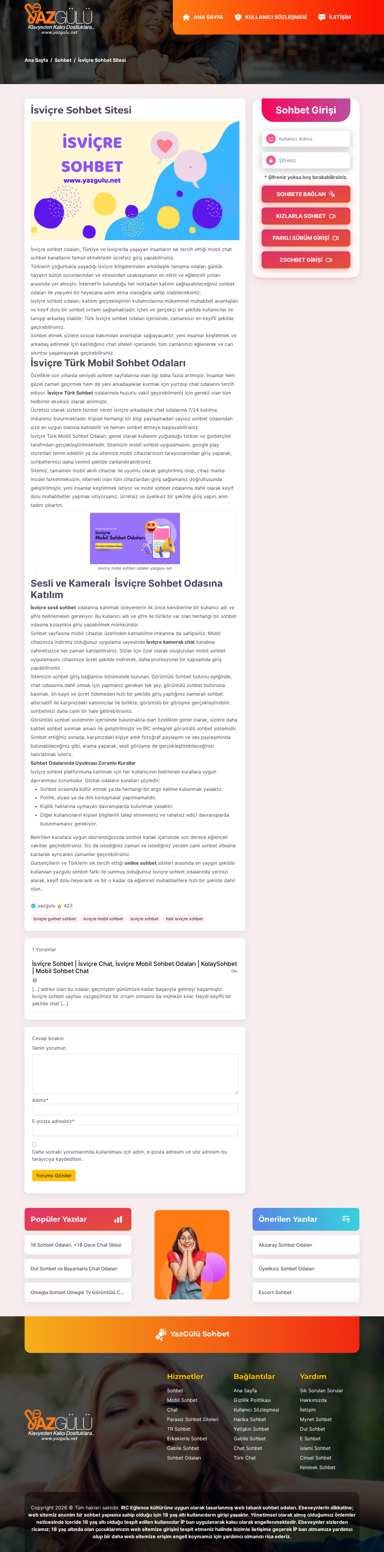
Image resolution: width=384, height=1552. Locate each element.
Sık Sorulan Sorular (321, 1390)
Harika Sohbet (250, 1419)
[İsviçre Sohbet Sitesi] (135, 180)
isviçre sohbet (144, 918)
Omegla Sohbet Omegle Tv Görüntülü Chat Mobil (86, 1292)
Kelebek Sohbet (317, 1467)
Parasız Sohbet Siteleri (192, 1419)
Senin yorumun (49, 1048)
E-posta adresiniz (53, 1121)
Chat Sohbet (248, 1448)
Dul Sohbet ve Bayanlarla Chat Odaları (74, 1269)
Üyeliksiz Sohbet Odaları (286, 1269)
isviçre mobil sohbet (103, 918)
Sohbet (175, 1390)
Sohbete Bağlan (302, 194)
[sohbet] (62, 18)
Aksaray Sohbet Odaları (285, 1245)
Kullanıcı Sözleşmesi (275, 17)
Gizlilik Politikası (252, 1400)
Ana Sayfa (207, 17)
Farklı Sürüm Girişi (301, 238)
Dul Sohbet (312, 1429)
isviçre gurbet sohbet (55, 918)
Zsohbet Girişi (302, 260)
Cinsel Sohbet (316, 1458)
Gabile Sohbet (183, 1448)
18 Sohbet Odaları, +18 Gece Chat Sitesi (76, 1245)
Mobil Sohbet (182, 1400)
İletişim (339, 17)
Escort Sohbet (275, 1292)
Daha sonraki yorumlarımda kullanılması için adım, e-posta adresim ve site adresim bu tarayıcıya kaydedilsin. (129, 1155)
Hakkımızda (313, 1400)
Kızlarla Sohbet (301, 216)
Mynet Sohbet (316, 1419)
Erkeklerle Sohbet (187, 1439)
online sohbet (140, 863)
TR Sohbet (179, 1429)
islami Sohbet (315, 1448)
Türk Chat (245, 1458)
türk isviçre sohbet (184, 918)
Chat (172, 1410)
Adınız (40, 1100)
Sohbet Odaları (184, 1458)
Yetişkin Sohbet (251, 1429)
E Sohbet (310, 1439)
